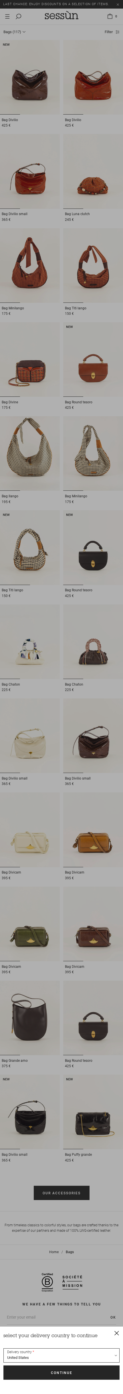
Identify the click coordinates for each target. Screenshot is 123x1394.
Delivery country (19, 1352)
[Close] (116, 1333)
